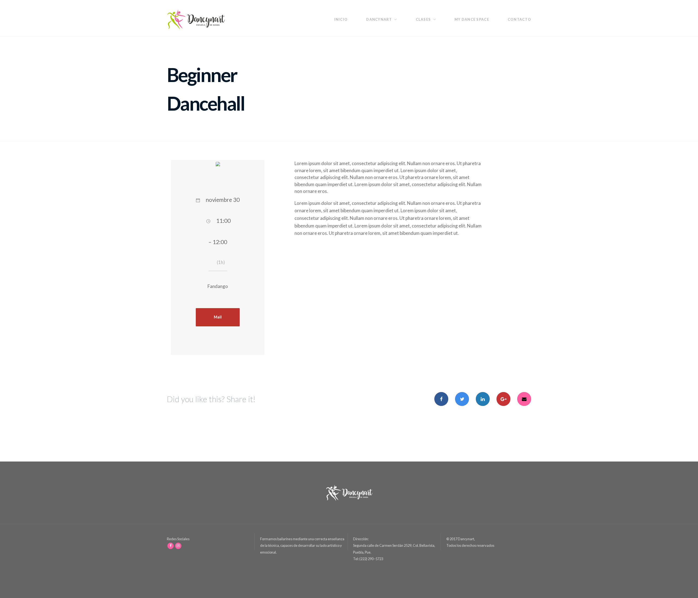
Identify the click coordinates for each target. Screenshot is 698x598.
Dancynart (379, 19)
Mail (218, 317)
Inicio (341, 19)
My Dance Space (472, 19)
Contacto (519, 19)
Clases (423, 19)
